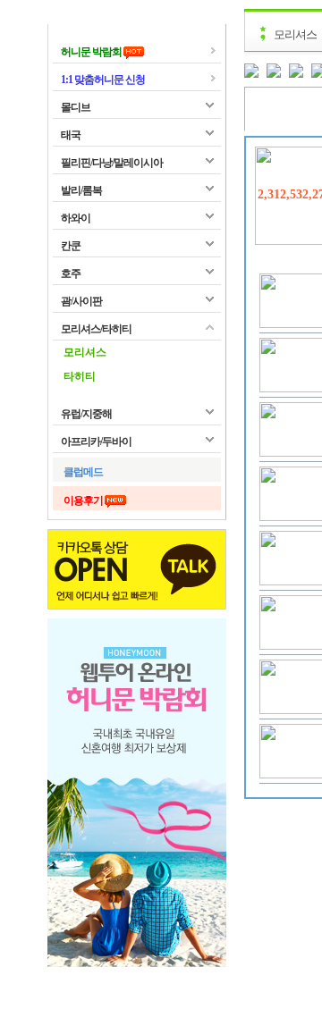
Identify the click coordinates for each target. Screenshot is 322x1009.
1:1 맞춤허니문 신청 (103, 79)
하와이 (75, 218)
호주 (70, 273)
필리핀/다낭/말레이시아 (112, 162)
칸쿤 (70, 246)
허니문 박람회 (92, 52)
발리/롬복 (81, 190)
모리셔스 (85, 352)
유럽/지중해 (86, 414)
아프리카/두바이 (96, 441)
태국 (70, 135)
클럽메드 (83, 472)
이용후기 (84, 500)
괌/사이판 (81, 301)
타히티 (80, 376)
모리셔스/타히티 (96, 329)
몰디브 (75, 107)
